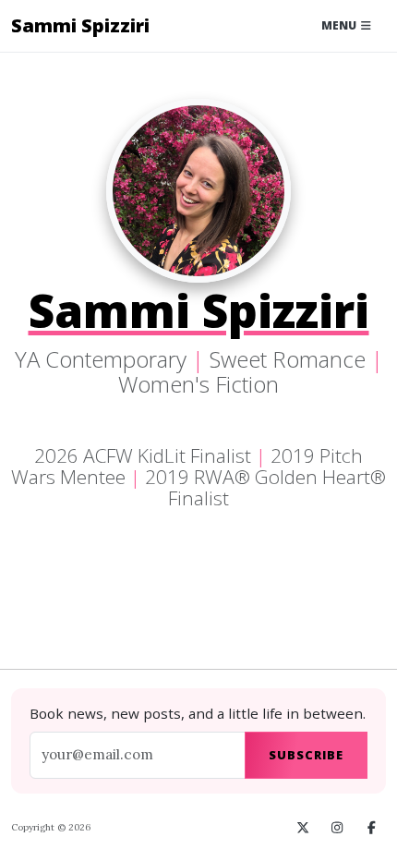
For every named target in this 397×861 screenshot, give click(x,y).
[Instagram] (337, 828)
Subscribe (306, 754)
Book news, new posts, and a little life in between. (198, 713)
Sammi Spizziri (80, 25)
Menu (340, 25)
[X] (303, 828)
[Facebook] (371, 828)
